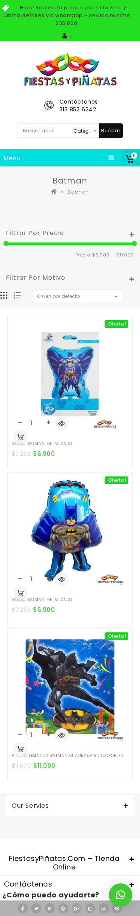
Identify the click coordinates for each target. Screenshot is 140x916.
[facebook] (23, 908)
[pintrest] (117, 908)
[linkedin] (104, 908)
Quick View (62, 424)
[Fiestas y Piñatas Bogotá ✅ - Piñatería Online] (55, 192)
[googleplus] (77, 908)
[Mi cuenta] (67, 36)
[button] (120, 895)
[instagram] (90, 908)
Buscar (111, 130)
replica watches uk (63, 841)
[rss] (50, 908)
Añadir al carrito (21, 437)
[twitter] (36, 908)
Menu (12, 158)
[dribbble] (63, 908)
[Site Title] (70, 68)
